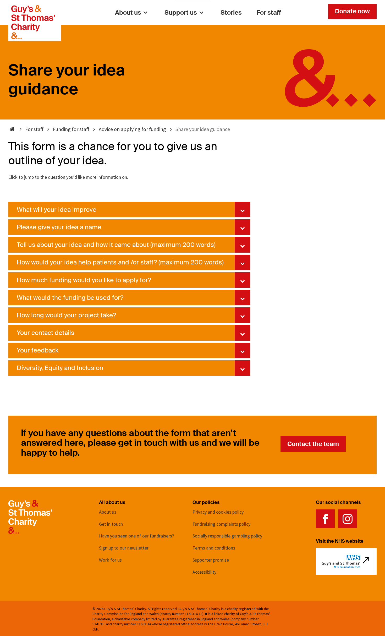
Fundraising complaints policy (221, 524)
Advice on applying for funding (132, 129)
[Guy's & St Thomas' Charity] (33, 9)
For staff (268, 12)
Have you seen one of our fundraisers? (136, 536)
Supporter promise (210, 560)
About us (128, 12)
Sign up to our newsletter (123, 548)
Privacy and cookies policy (218, 512)
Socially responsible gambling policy (227, 536)
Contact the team (313, 444)
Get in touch (111, 524)
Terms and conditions (213, 548)
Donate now (352, 11)
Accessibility (204, 572)
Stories (231, 12)
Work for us (110, 560)
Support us (180, 12)
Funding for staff (71, 129)
